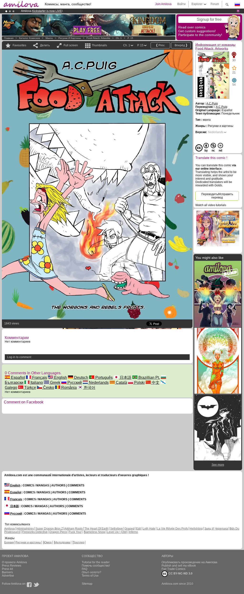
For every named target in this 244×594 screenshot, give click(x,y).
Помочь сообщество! (96, 565)
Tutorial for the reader (96, 562)
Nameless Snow (94, 532)
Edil (138, 528)
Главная (8, 38)
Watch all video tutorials (210, 205)
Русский (74, 382)
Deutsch (80, 377)
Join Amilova (163, 4)
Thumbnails (99, 45)
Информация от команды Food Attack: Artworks (215, 46)
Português (103, 377)
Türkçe (29, 388)
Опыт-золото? (91, 572)
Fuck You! (75, 532)
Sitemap (87, 583)
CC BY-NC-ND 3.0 (180, 573)
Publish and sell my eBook (179, 565)
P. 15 (130, 38)
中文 (155, 382)
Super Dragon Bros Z (49, 528)
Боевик (9, 542)
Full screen (71, 45)
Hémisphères (25, 528)
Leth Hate (149, 528)
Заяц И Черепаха (216, 528)
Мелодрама (62, 542)
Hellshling (196, 528)
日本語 (125, 377)
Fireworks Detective (35, 532)
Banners (7, 572)
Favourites (19, 45)
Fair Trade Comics (173, 569)
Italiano (36, 382)
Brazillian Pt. (148, 377)
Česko (48, 388)
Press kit (7, 569)
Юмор (48, 542)
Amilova (9, 528)
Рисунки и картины (69, 38)
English (60, 377)
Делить (45, 45)
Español (17, 377)
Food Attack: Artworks (98, 38)
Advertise (8, 575)
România (68, 388)
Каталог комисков (29, 38)
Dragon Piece (58, 532)
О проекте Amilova (14, 562)
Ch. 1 (119, 38)
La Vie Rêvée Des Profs (172, 528)
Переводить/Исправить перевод (217, 196)
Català (121, 382)
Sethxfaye (116, 528)
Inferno (133, 532)
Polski (139, 382)
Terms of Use (90, 575)
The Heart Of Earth (96, 528)
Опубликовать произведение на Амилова (189, 562)
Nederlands (98, 382)
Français (39, 377)
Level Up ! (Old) (117, 532)
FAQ (84, 569)
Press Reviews (11, 565)
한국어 (89, 388)
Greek (54, 382)
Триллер (78, 542)
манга (49, 38)
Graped (129, 528)
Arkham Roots (73, 528)
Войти (181, 4)
